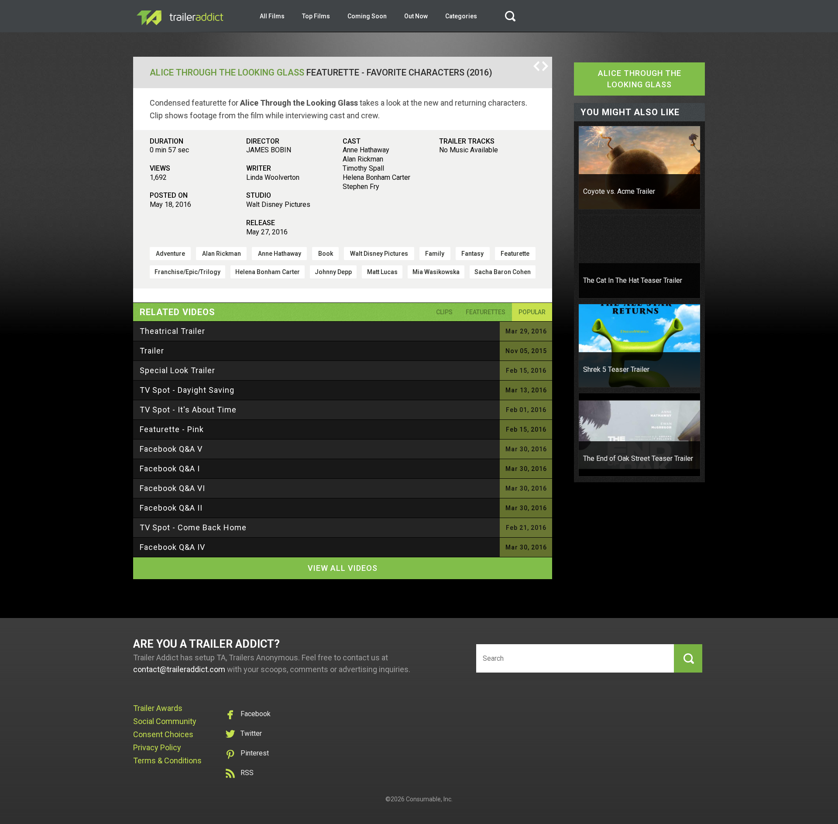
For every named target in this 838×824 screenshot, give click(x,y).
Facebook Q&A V (171, 448)
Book (325, 253)
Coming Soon (367, 16)
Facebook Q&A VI (172, 488)
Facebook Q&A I (170, 468)
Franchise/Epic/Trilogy (187, 271)
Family (434, 253)
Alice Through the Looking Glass (227, 72)
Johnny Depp (333, 271)
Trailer (152, 350)
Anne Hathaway (279, 253)
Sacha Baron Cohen (502, 271)
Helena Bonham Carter (267, 271)
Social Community (164, 721)
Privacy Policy (157, 747)
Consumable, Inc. (429, 799)
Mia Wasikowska (436, 271)
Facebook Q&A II (171, 507)
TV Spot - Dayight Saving (187, 390)
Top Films (316, 16)
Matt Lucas (382, 271)
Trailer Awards (157, 708)
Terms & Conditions (167, 760)
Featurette (515, 253)
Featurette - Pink (172, 429)
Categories (461, 16)
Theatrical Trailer (172, 331)
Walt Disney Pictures (379, 253)
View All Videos (343, 568)
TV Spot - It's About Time (188, 409)
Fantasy (472, 253)
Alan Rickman (221, 253)
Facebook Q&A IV (172, 547)
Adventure (170, 253)
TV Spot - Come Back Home (193, 527)
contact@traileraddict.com (179, 669)
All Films (272, 16)
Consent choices (163, 734)
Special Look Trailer (177, 370)
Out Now (416, 16)
